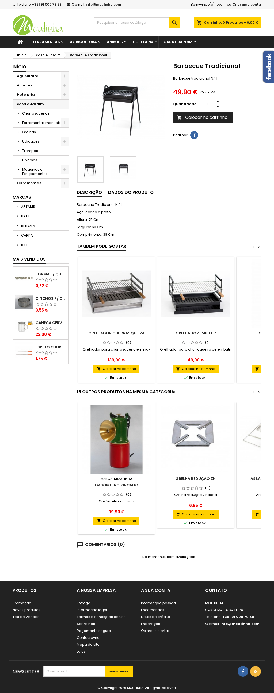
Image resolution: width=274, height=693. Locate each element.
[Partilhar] (194, 135)
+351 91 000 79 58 (47, 4)
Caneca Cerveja (51, 323)
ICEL (24, 244)
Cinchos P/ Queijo (51, 298)
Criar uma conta (247, 4)
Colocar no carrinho (202, 117)
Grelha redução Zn (196, 478)
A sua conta (155, 590)
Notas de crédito (155, 616)
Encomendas (152, 609)
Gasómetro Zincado (116, 485)
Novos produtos (26, 609)
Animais (115, 42)
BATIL (25, 216)
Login (221, 4)
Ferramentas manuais (41, 122)
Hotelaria (143, 42)
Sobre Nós (86, 623)
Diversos (29, 160)
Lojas (81, 651)
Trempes (30, 150)
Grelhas (29, 132)
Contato (216, 590)
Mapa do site (88, 644)
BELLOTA (27, 225)
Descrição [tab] (89, 192)
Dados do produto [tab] (131, 192)
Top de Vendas (26, 616)
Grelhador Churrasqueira (116, 333)
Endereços (150, 623)
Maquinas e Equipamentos (35, 171)
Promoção (22, 602)
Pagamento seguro (94, 630)
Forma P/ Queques (51, 274)
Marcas (22, 197)
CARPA (26, 235)
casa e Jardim (177, 42)
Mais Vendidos (29, 259)
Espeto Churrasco (51, 347)
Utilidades (31, 141)
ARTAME (27, 206)
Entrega (83, 602)
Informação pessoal (159, 602)
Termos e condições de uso (101, 616)
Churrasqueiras (36, 113)
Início (19, 67)
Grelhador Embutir (196, 333)
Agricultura (83, 42)
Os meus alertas (155, 630)
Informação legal (92, 609)
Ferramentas (46, 42)
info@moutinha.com (103, 4)
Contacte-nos (89, 637)
